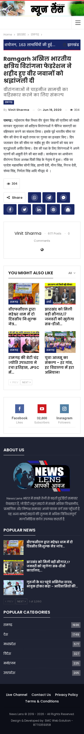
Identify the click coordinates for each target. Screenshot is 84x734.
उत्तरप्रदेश (9, 673)
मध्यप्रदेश (10, 644)
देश (6, 634)
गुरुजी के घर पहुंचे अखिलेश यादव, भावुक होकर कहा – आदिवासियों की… (52, 584)
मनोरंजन (9, 663)
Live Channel (16, 694)
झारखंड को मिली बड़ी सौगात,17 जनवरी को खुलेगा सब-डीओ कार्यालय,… (48, 566)
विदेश (7, 653)
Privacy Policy (66, 694)
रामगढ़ (9, 102)
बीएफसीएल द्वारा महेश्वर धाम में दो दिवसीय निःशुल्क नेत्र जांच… (50, 544)
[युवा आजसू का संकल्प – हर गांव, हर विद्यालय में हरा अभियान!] (60, 342)
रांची (48, 302)
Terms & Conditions (42, 701)
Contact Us (41, 694)
